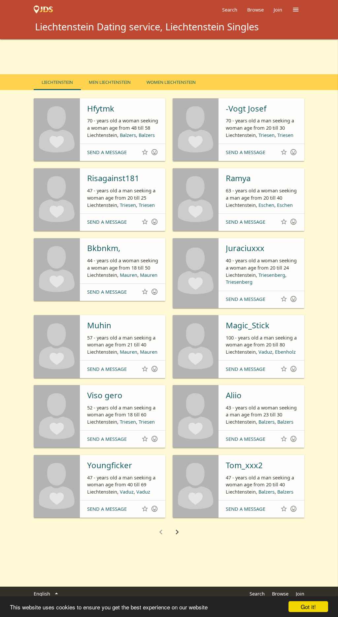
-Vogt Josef (246, 108)
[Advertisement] (169, 57)
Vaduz (265, 351)
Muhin (99, 325)
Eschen (266, 205)
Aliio (234, 395)
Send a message (107, 152)
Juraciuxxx (245, 248)
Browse (255, 9)
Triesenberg (271, 275)
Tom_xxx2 (244, 465)
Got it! (308, 606)
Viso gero (104, 395)
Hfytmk (100, 108)
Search (229, 9)
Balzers (128, 135)
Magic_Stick (247, 325)
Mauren (128, 275)
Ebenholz (285, 351)
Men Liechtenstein (110, 82)
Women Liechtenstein (171, 82)
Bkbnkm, (103, 248)
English (47, 593)
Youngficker (109, 465)
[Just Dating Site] (43, 9)
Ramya (238, 178)
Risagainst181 (113, 178)
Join (278, 9)
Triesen (266, 135)
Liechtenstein (57, 82)
